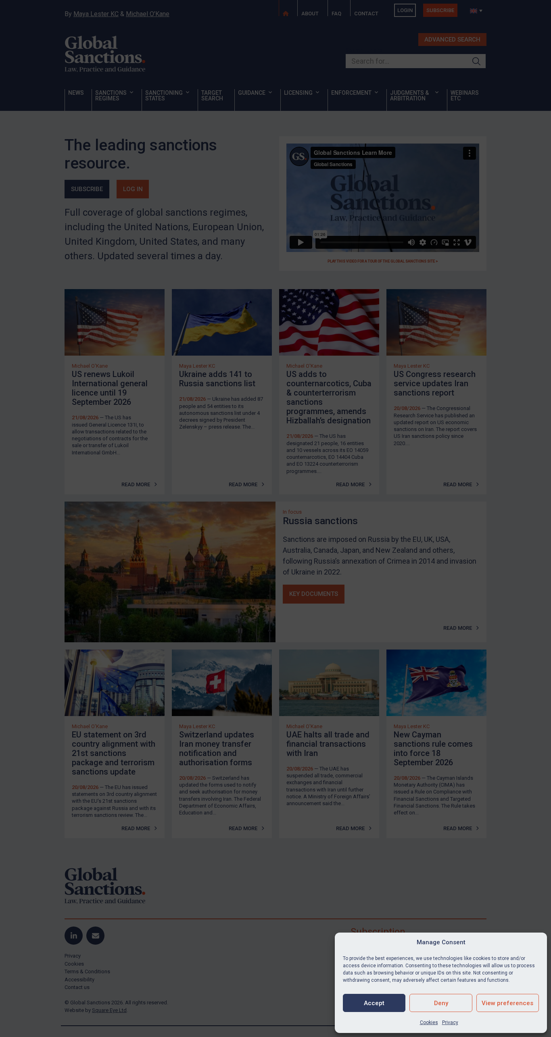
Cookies (429, 1022)
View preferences (507, 1003)
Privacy (450, 1022)
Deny (441, 1003)
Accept (374, 1003)
